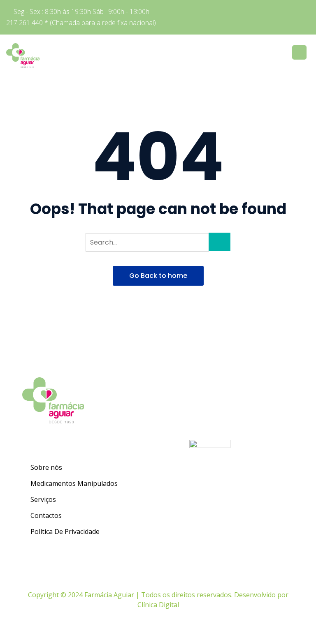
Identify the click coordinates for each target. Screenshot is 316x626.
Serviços (43, 499)
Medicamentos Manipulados (74, 483)
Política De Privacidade (65, 531)
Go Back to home (158, 275)
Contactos (46, 515)
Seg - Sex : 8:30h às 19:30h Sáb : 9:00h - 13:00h (81, 11)
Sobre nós (46, 467)
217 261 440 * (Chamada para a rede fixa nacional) (81, 22)
